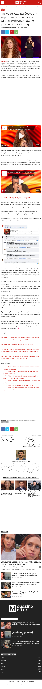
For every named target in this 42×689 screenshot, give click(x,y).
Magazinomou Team (6, 566)
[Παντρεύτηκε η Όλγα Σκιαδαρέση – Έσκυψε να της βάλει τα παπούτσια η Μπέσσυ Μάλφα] (6, 576)
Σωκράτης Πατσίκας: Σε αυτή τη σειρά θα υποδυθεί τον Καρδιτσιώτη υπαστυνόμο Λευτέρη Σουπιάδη (34, 493)
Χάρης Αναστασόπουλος (9, 27)
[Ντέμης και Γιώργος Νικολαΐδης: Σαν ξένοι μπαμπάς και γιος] (6, 594)
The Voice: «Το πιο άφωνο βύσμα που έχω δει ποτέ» (17, 344)
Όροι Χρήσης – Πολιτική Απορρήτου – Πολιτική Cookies (21, 684)
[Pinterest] (12, 32)
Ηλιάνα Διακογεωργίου (19, 420)
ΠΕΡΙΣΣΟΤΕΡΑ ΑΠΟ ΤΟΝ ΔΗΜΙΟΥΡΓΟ (27, 477)
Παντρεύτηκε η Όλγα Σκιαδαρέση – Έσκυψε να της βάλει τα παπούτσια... (24, 574)
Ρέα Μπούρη (5, 422)
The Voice (4, 61)
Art (2, 672)
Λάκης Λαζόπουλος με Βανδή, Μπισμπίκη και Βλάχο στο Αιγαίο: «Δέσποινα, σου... (26, 583)
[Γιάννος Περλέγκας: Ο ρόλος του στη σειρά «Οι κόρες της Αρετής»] (21, 485)
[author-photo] (21, 455)
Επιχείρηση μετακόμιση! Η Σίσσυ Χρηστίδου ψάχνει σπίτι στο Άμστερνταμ (21, 563)
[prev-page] (20, 500)
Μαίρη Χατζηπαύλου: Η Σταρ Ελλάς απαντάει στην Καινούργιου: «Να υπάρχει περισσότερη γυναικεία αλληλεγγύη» (32, 442)
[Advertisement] (21, 102)
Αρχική (2, 6)
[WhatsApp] (16, 32)
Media (7, 6)
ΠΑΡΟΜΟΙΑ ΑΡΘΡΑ (10, 477)
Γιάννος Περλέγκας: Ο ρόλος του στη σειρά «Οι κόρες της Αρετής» (20, 492)
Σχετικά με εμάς (21, 681)
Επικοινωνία (11, 681)
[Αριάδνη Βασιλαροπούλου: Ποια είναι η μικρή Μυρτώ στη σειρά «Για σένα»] (7, 485)
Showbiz (3, 660)
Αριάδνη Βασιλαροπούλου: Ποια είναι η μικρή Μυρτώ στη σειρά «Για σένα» (7, 492)
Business (3, 666)
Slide (2, 663)
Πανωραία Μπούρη (30, 420)
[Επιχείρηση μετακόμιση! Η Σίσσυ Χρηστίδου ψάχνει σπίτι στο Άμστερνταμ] (21, 547)
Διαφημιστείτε (30, 681)
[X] (7, 32)
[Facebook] (3, 32)
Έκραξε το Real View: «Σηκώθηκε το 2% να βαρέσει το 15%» (8, 440)
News (2, 669)
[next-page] (22, 500)
